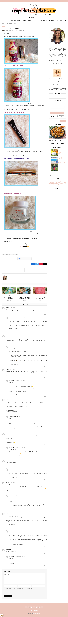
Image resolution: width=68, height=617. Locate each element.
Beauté (24, 20)
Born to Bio (8, 254)
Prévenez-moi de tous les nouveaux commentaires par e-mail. (15, 590)
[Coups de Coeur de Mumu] (34, 10)
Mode (29, 20)
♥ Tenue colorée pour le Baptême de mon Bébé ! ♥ (62, 166)
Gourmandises (51, 182)
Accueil (7, 20)
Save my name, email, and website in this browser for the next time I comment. (18, 588)
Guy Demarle (63, 79)
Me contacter (59, 20)
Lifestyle (35, 20)
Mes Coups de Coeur (15, 20)
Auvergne (51, 181)
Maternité (51, 183)
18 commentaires (21, 30)
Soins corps (55, 184)
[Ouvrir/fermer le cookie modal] (1, 615)
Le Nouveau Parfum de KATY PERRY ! (15, 269)
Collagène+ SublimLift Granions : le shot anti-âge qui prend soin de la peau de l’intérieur (62, 160)
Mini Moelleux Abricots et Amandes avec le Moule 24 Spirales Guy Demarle (57, 142)
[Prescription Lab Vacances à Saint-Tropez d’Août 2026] (24, 290)
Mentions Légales (34, 610)
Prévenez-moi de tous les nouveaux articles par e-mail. (14, 592)
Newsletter (51, 20)
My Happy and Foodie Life (57, 191)
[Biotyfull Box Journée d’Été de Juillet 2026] (40, 290)
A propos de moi (43, 20)
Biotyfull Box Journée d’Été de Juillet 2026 (40, 297)
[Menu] (3, 20)
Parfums (57, 183)
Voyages (53, 185)
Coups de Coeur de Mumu (9, 30)
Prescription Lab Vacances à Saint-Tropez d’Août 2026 (24, 297)
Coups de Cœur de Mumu (37, 613)
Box (64, 181)
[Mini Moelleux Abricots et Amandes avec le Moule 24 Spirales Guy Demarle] (57, 132)
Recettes (61, 183)
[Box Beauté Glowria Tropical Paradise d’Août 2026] (9, 290)
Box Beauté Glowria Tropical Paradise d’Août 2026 (9, 297)
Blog (5, 23)
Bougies (60, 181)
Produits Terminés (15, 254)
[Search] (65, 20)
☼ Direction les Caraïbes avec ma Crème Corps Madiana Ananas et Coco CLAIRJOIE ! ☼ (62, 152)
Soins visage (59, 184)
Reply (45, 314)
